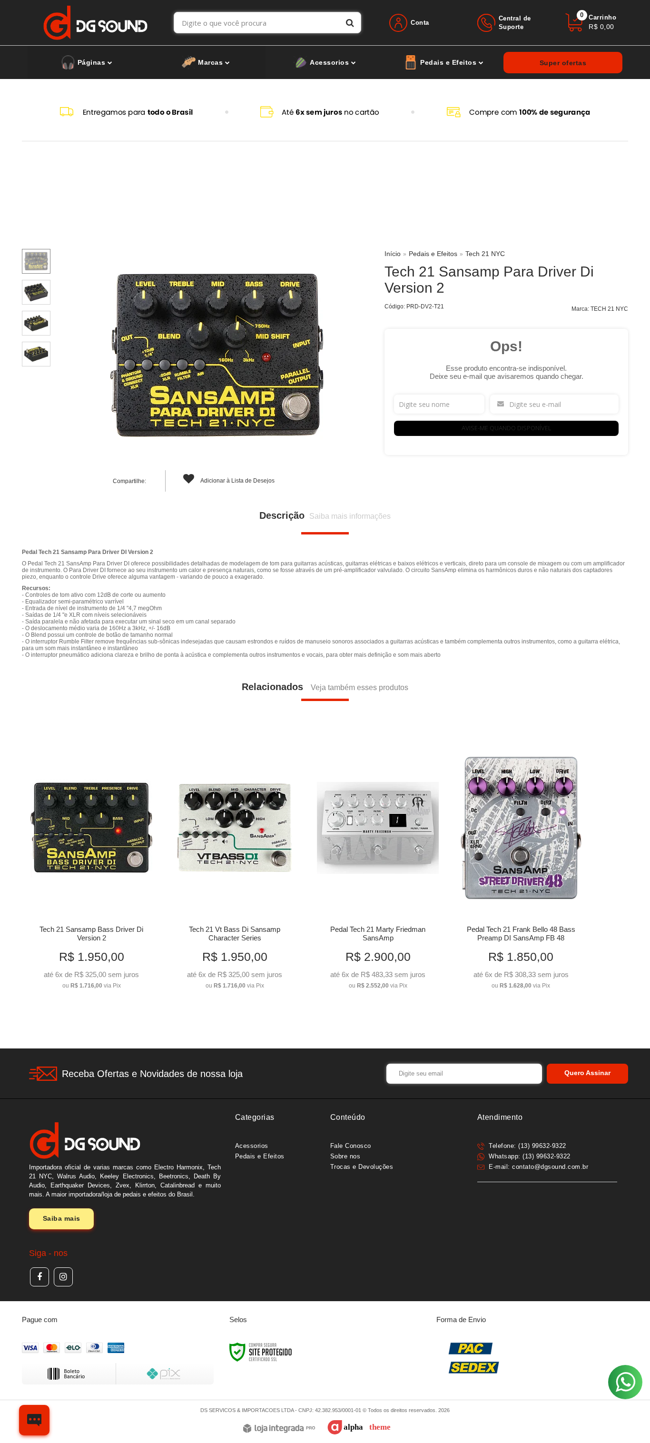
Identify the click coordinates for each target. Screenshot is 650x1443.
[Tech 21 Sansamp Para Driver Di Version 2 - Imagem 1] (36, 261)
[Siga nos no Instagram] (63, 1276)
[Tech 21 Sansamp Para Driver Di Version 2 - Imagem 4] (36, 354)
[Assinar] (587, 1074)
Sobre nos (345, 1156)
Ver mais (91, 978)
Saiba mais (61, 1218)
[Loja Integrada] (279, 1429)
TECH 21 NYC (609, 309)
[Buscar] (350, 22)
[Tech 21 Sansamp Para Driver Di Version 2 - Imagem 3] (36, 323)
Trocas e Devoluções (362, 1166)
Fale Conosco (350, 1145)
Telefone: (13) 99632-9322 (526, 1145)
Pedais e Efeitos (433, 253)
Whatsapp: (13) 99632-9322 (529, 1156)
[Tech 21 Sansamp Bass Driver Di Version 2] (91, 866)
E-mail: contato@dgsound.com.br (538, 1166)
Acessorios (251, 1145)
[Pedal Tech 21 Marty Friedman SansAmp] (377, 866)
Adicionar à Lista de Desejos (237, 480)
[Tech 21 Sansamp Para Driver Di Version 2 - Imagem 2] (36, 292)
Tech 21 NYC (485, 253)
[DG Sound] (95, 22)
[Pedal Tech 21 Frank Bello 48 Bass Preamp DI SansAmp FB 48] (520, 866)
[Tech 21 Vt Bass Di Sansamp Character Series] (234, 866)
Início (392, 253)
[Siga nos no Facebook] (39, 1276)
